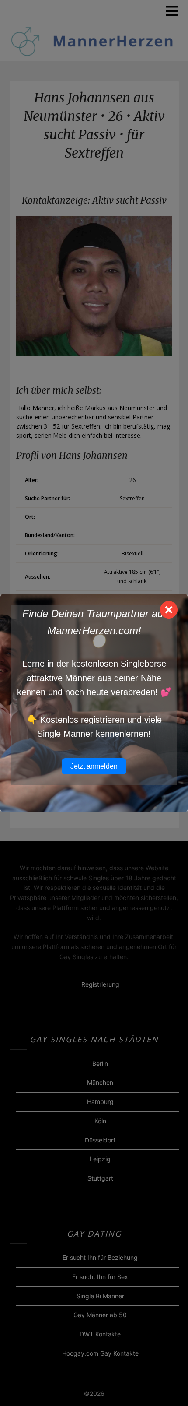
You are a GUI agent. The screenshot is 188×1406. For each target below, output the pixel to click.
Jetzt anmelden (94, 766)
